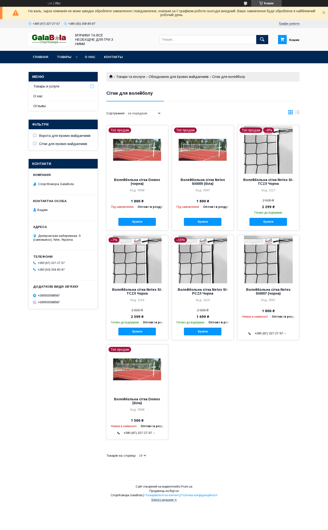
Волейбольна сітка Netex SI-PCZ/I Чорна (203, 291)
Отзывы (39, 106)
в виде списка (297, 113)
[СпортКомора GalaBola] (49, 45)
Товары (64, 57)
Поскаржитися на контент (162, 495)
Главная (40, 57)
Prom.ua (186, 486)
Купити (137, 221)
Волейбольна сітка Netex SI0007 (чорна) (268, 291)
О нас (90, 57)
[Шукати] (262, 39)
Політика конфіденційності (199, 495)
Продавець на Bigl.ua (164, 491)
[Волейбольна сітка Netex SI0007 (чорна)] (268, 259)
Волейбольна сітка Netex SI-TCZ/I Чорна (268, 182)
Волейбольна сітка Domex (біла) (137, 401)
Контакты (113, 57)
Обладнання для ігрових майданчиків (179, 77)
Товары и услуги (46, 86)
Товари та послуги (130, 77)
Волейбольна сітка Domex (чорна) (137, 182)
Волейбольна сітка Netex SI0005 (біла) (203, 182)
